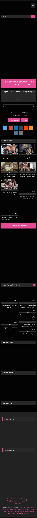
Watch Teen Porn (24, 513)
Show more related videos (18, 226)
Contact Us (23, 501)
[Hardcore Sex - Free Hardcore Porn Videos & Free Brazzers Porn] (15, 7)
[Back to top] (31, 512)
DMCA (6, 499)
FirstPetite (16, 511)
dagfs (25, 120)
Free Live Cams (12, 501)
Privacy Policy (22, 499)
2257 (13, 499)
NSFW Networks (7, 511)
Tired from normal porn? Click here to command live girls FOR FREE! (19, 83)
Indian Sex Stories (8, 509)
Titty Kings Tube (24, 511)
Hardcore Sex (14, 120)
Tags (31, 499)
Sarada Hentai (29, 509)
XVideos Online (30, 507)
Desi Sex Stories (19, 509)
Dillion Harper (22, 116)
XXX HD (15, 513)
